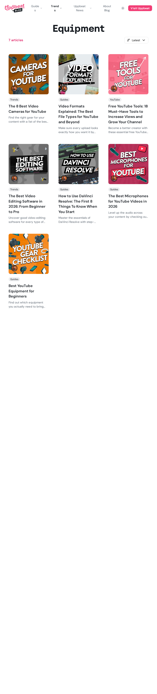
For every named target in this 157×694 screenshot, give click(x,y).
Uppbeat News (79, 8)
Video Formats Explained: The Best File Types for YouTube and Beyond (78, 114)
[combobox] (136, 40)
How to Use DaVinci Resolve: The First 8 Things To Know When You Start (77, 204)
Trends (55, 8)
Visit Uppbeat (140, 8)
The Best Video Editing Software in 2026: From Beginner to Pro (27, 204)
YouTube (115, 99)
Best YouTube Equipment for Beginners (21, 291)
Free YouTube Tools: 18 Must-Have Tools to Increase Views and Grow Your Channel (128, 114)
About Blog (107, 8)
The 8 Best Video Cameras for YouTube (27, 109)
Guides (35, 8)
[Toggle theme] (123, 8)
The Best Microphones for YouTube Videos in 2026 (128, 201)
